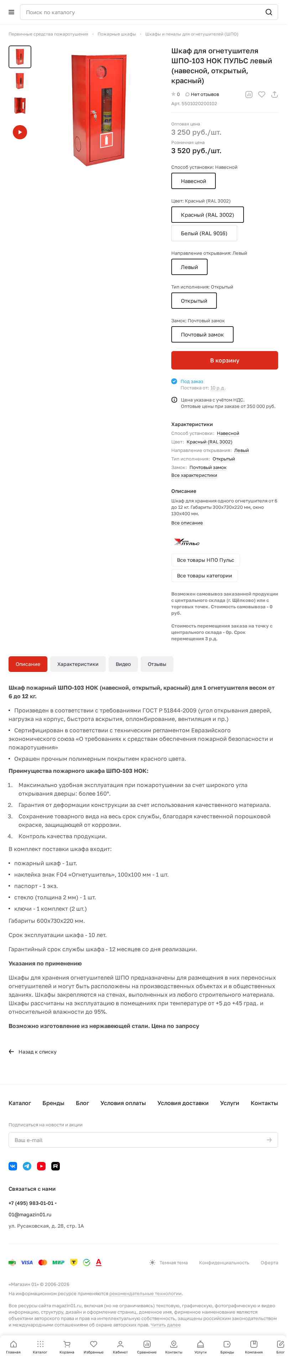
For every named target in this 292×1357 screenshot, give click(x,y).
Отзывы (157, 664)
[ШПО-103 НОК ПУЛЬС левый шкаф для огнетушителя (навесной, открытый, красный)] (99, 109)
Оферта (269, 1262)
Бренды (53, 1102)
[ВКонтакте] (13, 1166)
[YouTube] (41, 1166)
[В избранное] (261, 94)
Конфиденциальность (224, 1262)
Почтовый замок (207, 467)
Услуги (229, 1102)
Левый (241, 450)
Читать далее (166, 1325)
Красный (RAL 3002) (210, 442)
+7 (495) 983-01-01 (31, 1203)
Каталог (20, 1102)
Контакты (264, 1102)
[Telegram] (27, 1166)
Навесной (228, 433)
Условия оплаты (123, 1102)
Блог (82, 1102)
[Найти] (269, 12)
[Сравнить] (248, 94)
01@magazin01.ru (30, 1214)
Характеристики (78, 664)
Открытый (224, 459)
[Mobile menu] (11, 12)
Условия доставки (183, 1102)
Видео (123, 664)
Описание (28, 664)
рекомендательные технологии (145, 1293)
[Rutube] (55, 1166)
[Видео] (20, 132)
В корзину (224, 360)
